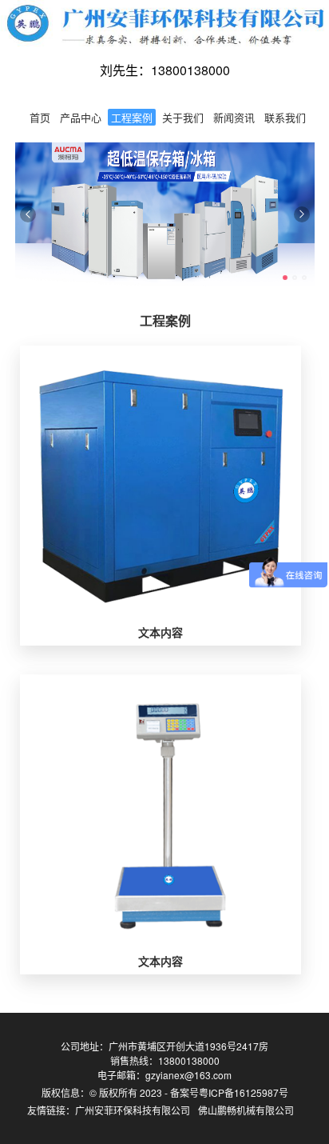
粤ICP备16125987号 (243, 1092)
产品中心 (80, 117)
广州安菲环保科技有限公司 (132, 1110)
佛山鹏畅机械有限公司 (246, 1110)
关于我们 (183, 117)
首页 (40, 117)
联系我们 (285, 117)
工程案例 (132, 117)
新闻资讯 (234, 117)
